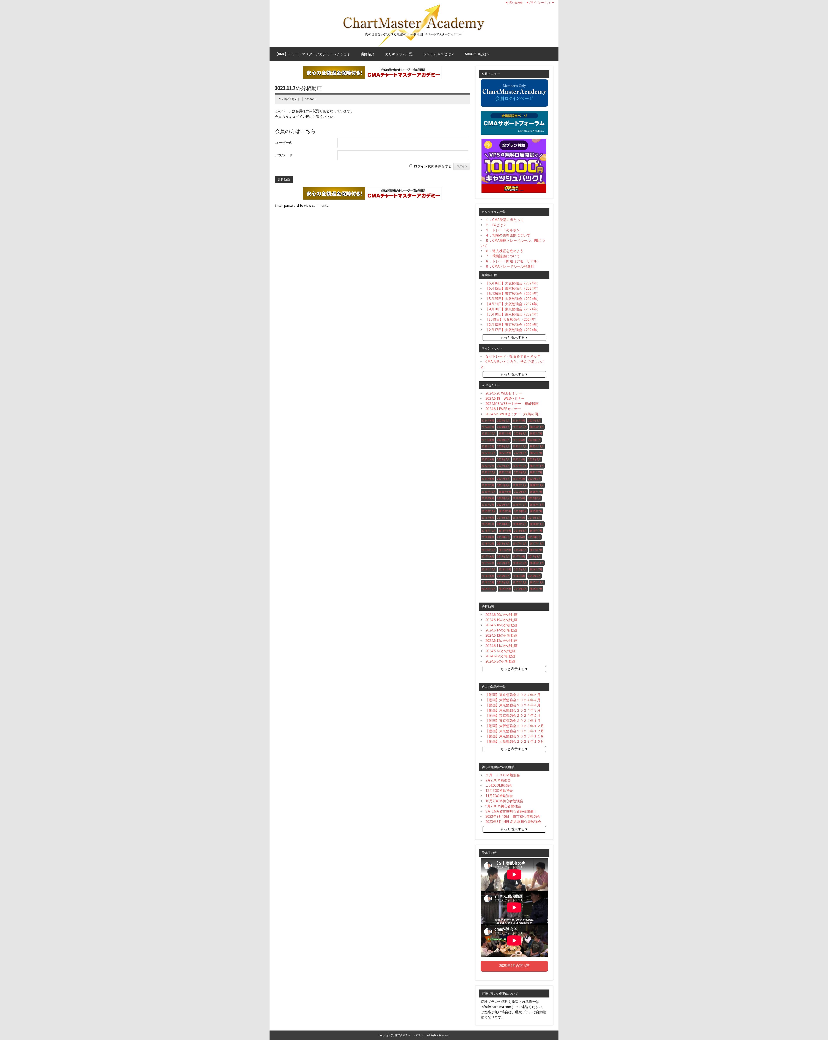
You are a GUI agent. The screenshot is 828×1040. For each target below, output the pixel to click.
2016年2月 (487, 582)
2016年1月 (503, 582)
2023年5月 (503, 440)
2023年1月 (503, 446)
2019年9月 (505, 511)
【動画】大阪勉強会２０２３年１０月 (514, 741)
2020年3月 (534, 498)
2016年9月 (505, 569)
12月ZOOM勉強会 (499, 791)
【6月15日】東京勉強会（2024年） (512, 288)
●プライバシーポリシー (540, 2)
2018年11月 (537, 524)
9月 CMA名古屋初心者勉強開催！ (511, 811)
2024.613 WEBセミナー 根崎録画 (512, 404)
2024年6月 (487, 420)
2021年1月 (503, 485)
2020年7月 (536, 491)
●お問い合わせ (513, 2)
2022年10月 (488, 453)
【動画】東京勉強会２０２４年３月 (513, 710)
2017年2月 (487, 563)
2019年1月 (503, 524)
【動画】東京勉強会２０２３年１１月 (514, 736)
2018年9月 (505, 530)
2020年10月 (488, 491)
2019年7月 (536, 511)
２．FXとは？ (495, 225)
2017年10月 (488, 550)
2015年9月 (505, 588)
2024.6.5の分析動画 (500, 661)
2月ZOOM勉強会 (498, 780)
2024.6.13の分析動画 (501, 635)
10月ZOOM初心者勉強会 (504, 801)
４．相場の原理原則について (507, 235)
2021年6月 (487, 478)
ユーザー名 (283, 143)
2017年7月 (536, 550)
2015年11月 (537, 582)
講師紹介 (368, 54)
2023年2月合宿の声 (514, 966)
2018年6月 (487, 537)
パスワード (283, 155)
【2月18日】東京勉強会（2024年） (512, 325)
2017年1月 (503, 563)
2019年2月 (487, 524)
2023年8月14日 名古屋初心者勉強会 (513, 822)
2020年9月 (505, 491)
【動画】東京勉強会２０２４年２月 (513, 715)
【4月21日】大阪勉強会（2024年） (512, 304)
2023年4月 (519, 440)
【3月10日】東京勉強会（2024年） (512, 314)
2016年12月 (520, 563)
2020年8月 (520, 491)
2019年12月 (520, 504)
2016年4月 (519, 576)
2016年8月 (520, 569)
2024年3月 (534, 420)
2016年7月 (536, 569)
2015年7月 (536, 588)
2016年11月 (537, 563)
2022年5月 (503, 459)
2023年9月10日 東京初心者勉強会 (512, 816)
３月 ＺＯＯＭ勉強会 (502, 775)
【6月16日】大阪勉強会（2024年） (512, 283)
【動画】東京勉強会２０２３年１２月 (514, 731)
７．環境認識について (502, 256)
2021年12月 (520, 465)
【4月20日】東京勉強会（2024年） (512, 309)
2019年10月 (488, 511)
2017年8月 (520, 550)
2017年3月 (534, 556)
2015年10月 (488, 588)
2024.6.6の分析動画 (500, 656)
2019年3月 (534, 517)
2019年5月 (503, 517)
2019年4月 (519, 517)
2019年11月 (537, 504)
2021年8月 (520, 472)
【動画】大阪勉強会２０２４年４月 (513, 700)
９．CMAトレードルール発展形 (509, 266)
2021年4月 (519, 478)
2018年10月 (488, 530)
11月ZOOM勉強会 (499, 796)
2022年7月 (536, 453)
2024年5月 (503, 420)
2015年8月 (520, 588)
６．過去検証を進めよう (504, 251)
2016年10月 (488, 569)
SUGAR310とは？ (477, 54)
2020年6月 (487, 498)
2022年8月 (520, 453)
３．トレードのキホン (502, 230)
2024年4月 (519, 420)
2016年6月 (487, 576)
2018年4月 (519, 537)
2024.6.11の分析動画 (501, 646)
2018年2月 (487, 543)
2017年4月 (519, 556)
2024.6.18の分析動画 (501, 625)
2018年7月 (536, 530)
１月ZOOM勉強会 (498, 785)
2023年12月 (520, 427)
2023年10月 (488, 433)
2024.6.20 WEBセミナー (503, 393)
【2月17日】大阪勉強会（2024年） (512, 330)
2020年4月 (519, 498)
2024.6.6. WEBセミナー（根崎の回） (513, 414)
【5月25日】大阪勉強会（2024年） (512, 299)
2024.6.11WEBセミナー (503, 409)
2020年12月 (520, 485)
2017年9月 (505, 550)
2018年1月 (503, 543)
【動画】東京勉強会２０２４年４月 (513, 705)
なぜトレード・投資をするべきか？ (513, 356)
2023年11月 (537, 427)
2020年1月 (503, 504)
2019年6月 (487, 517)
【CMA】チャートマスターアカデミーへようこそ (312, 54)
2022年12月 (520, 446)
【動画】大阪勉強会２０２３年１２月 (514, 726)
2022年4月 (519, 459)
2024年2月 (487, 427)
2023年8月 (520, 433)
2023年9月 (505, 433)
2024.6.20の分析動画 (501, 615)
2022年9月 (505, 453)
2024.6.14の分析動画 (501, 630)
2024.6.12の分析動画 (501, 641)
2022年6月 (487, 459)
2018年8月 (520, 530)
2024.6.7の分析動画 (500, 651)
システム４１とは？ (438, 54)
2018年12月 (520, 524)
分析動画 (284, 179)
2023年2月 (487, 446)
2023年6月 (487, 440)
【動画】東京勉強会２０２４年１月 (513, 721)
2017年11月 (537, 543)
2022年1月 (503, 465)
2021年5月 (503, 478)
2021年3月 (534, 478)
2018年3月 (534, 537)
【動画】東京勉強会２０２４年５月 (513, 695)
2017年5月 (503, 556)
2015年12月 (520, 582)
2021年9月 (505, 472)
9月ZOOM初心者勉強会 (503, 806)
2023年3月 (534, 440)
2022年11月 (537, 446)
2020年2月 (487, 504)
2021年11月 (537, 465)
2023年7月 (536, 433)
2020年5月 (503, 498)
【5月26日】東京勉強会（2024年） (512, 294)
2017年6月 (487, 556)
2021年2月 (487, 485)
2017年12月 (520, 543)
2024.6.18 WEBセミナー (505, 398)
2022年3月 (534, 459)
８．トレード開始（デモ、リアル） (513, 261)
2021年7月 (536, 472)
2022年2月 (487, 465)
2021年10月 (488, 472)
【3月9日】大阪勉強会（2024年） (511, 319)
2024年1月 (503, 427)
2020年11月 (537, 485)
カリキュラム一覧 (399, 54)
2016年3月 (534, 576)
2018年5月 (503, 537)
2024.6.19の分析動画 (501, 620)
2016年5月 (503, 576)
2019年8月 (520, 511)
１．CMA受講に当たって (504, 220)
